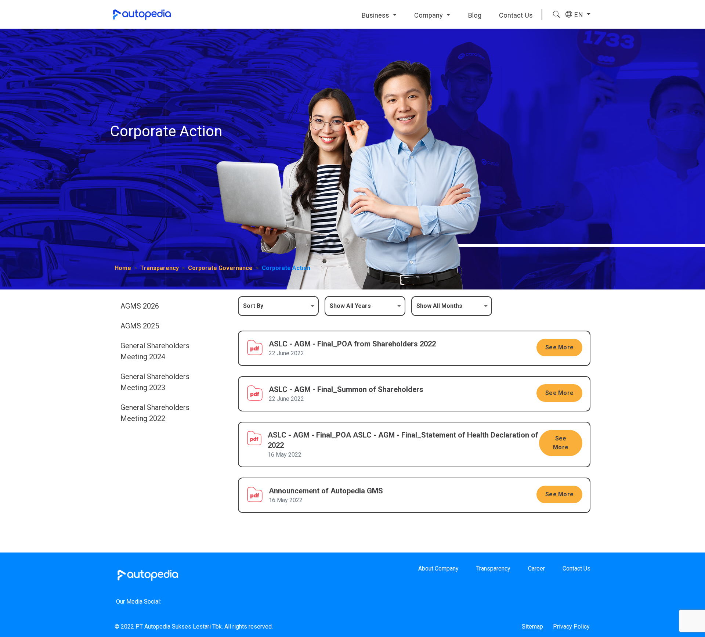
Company (429, 15)
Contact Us (516, 15)
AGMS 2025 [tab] (139, 325)
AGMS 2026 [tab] (139, 306)
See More (559, 347)
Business (376, 15)
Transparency (159, 267)
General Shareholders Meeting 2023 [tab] (154, 382)
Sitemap (532, 626)
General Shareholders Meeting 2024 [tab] (154, 351)
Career (536, 568)
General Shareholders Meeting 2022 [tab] (154, 413)
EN (578, 14)
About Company (438, 568)
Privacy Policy (571, 626)
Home (123, 267)
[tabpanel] (414, 409)
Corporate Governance (220, 267)
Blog (474, 15)
